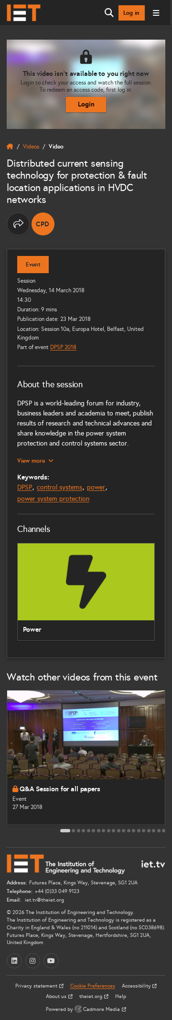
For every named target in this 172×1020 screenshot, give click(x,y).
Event (33, 264)
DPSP (24, 487)
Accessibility (137, 986)
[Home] (24, 12)
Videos (31, 146)
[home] (10, 146)
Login (86, 104)
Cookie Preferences (92, 986)
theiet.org (91, 996)
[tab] (65, 830)
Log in (131, 13)
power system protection (53, 499)
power (96, 487)
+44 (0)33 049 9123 (57, 891)
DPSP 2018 (63, 347)
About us (57, 996)
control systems (59, 487)
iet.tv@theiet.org (43, 900)
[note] (43, 223)
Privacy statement (37, 986)
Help (120, 996)
